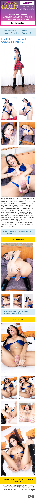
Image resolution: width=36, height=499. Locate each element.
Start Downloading (18, 239)
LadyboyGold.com (19, 493)
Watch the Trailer (18, 319)
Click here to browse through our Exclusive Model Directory (18, 480)
